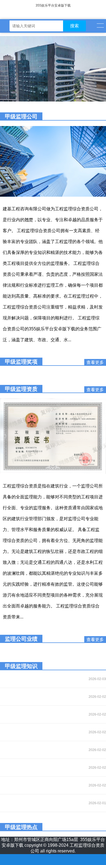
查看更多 (95, 362)
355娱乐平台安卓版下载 (53, 5)
